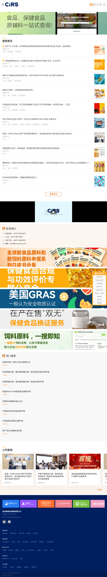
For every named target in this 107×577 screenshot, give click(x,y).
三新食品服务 (45, 124)
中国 (9, 110)
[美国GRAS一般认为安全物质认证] (53, 298)
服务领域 (4, 533)
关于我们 (35, 533)
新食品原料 (10, 51)
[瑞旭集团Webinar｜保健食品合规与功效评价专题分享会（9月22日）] (53, 278)
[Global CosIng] (46, 504)
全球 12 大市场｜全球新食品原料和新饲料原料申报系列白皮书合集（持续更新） (38, 46)
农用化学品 (33, 542)
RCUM (46, 550)
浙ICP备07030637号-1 (7, 575)
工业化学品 (5, 542)
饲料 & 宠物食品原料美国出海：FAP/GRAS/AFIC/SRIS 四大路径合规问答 (33, 75)
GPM (23, 550)
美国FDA (29, 124)
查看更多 (53, 194)
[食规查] (53, 340)
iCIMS (52, 550)
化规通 (4, 550)
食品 (4, 51)
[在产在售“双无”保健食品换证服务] (53, 319)
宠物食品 (10, 80)
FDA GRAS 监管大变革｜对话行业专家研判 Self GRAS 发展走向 (29, 119)
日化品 (13, 542)
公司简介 (4, 567)
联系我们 (26, 567)
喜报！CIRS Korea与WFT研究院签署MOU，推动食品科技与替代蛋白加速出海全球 (37, 133)
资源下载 (21, 533)
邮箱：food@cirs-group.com (15, 243)
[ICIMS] (10, 504)
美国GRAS (14, 168)
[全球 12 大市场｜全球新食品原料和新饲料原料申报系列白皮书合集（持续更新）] (53, 257)
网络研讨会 (5, 558)
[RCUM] (28, 504)
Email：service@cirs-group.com (11, 517)
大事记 (12, 567)
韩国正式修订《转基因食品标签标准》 (18, 89)
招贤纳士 (34, 567)
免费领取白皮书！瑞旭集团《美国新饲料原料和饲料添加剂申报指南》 (31, 148)
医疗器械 (25, 542)
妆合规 (11, 550)
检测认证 (41, 542)
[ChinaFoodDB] (63, 504)
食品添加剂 (18, 51)
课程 (21, 558)
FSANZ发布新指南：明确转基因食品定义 (19, 177)
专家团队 (18, 567)
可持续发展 (50, 542)
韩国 (9, 95)
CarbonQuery (31, 550)
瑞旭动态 (5, 66)
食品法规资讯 (31, 66)
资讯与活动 (13, 533)
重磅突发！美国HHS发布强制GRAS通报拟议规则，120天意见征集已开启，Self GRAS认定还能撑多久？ (46, 162)
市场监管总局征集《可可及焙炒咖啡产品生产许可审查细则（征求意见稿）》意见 (36, 104)
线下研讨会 (14, 558)
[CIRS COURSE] (81, 504)
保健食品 (16, 66)
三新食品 (23, 66)
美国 (9, 124)
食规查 (28, 533)
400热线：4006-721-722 (9, 514)
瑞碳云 (39, 550)
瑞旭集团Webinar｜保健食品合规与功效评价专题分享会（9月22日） (33, 60)
